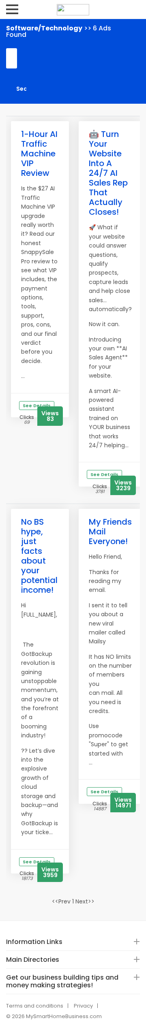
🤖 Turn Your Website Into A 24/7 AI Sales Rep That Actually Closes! (108, 173)
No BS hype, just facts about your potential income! (39, 556)
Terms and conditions (34, 1006)
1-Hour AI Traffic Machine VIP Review (39, 153)
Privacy (83, 1006)
